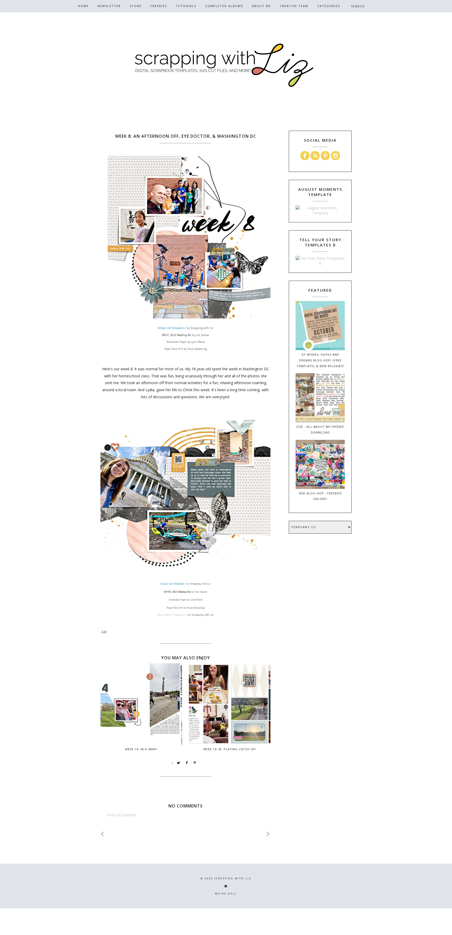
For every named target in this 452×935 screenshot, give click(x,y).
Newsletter (109, 6)
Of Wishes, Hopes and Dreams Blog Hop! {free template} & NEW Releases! (320, 360)
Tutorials (186, 6)
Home (83, 6)
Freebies (158, 6)
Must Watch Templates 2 (172, 614)
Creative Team (294, 6)
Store (136, 6)
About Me (261, 6)
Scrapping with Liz (232, 878)
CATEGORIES (328, 6)
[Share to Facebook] (187, 763)
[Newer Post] (102, 834)
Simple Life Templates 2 (171, 328)
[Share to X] (179, 763)
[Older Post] (268, 834)
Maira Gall (226, 893)
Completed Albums (224, 6)
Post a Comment (121, 814)
